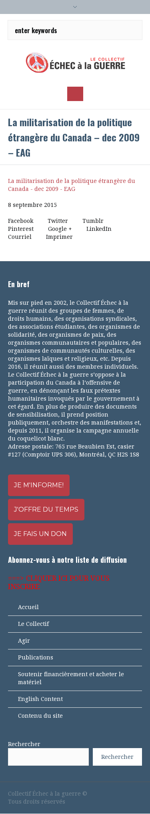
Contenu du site (40, 716)
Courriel (20, 237)
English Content (40, 699)
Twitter (58, 221)
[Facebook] (97, 794)
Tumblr (93, 221)
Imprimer (59, 237)
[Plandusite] (138, 794)
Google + (60, 229)
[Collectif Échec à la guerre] (75, 62)
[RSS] (124, 794)
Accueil (28, 607)
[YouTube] (111, 794)
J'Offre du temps (46, 509)
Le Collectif (33, 624)
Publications (35, 657)
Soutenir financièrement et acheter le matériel (71, 678)
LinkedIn (99, 229)
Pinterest (21, 229)
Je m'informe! (39, 485)
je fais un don (40, 534)
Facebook (20, 221)
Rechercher (24, 744)
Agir (24, 640)
